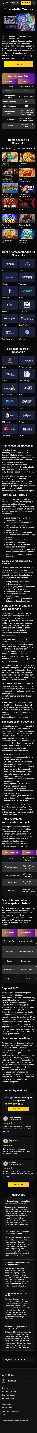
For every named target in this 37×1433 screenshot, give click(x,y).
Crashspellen (25, 148)
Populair (5, 148)
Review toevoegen (18, 1109)
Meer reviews (18, 1184)
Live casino (14, 148)
